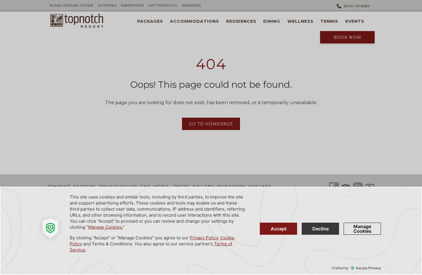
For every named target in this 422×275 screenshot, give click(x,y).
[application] (211, 231)
